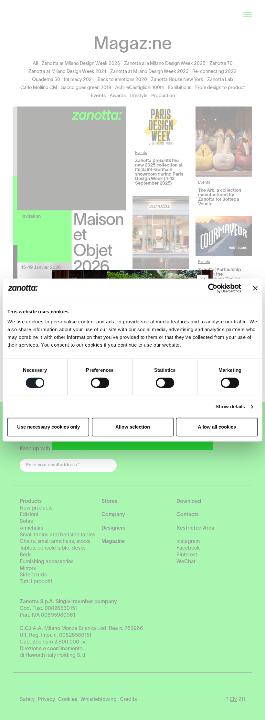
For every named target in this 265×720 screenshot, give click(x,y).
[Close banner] (255, 288)
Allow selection (132, 427)
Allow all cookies (217, 427)
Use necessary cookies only (48, 427)
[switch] (100, 383)
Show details (230, 406)
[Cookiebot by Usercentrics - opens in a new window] (213, 288)
